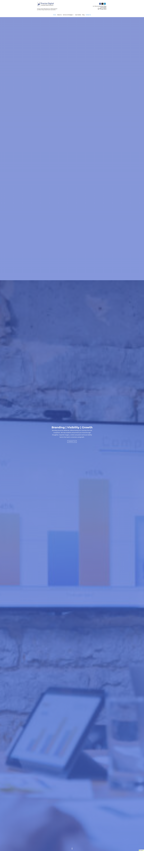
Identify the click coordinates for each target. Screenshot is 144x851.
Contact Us (88, 14)
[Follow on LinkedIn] (105, 4)
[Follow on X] (102, 4)
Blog (83, 14)
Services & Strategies (68, 14)
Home (54, 14)
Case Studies (78, 14)
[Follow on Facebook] (100, 4)
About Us (59, 14)
